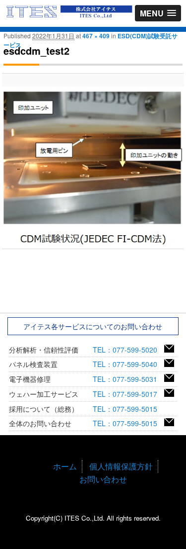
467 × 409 (96, 35)
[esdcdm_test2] (92, 168)
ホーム (65, 466)
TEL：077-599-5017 (128, 394)
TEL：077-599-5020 (128, 350)
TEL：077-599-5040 (128, 364)
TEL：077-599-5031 (128, 379)
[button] (158, 13)
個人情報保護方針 (121, 466)
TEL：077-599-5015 (128, 409)
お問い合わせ (103, 479)
